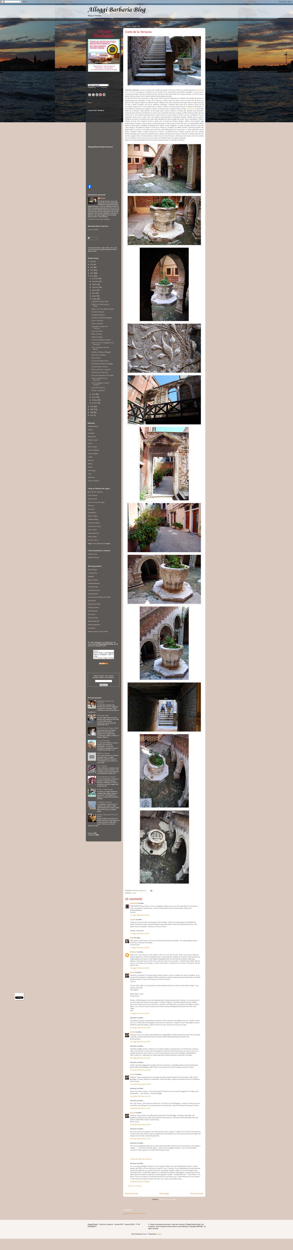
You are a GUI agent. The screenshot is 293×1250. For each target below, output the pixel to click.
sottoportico (191, 109)
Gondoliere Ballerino (98, 315)
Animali (90, 430)
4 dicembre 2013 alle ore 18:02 (140, 1124)
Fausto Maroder (97, 543)
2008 (92, 412)
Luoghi (134, 893)
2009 (92, 409)
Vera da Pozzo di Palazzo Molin (107, 728)
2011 (92, 276)
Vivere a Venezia (93, 481)
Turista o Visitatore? (98, 390)
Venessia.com (92, 554)
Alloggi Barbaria (93, 426)
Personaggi (91, 470)
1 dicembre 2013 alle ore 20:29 (140, 1070)
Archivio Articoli (99, 20)
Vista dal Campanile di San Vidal (102, 375)
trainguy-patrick (93, 594)
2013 (92, 270)
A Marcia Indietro (97, 337)
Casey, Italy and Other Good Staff (99, 597)
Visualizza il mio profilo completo (99, 219)
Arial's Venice (92, 530)
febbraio (95, 400)
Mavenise (91, 506)
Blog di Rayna (92, 570)
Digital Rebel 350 (93, 621)
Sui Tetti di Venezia (97, 312)
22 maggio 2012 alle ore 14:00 (140, 1058)
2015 (92, 264)
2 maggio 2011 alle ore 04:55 (139, 947)
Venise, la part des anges (96, 502)
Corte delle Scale (103, 715)
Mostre (90, 464)
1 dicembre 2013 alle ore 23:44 (140, 1084)
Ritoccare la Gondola (98, 355)
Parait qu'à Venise (94, 523)
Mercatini (91, 460)
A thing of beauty (93, 607)
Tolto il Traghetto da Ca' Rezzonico (99, 379)
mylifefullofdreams (94, 583)
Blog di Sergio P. (93, 580)
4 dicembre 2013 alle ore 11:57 (140, 1108)
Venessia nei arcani (94, 526)
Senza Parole (95, 358)
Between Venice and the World (98, 631)
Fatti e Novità (92, 447)
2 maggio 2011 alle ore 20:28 (139, 1013)
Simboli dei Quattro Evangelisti (101, 318)
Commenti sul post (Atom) (167, 1199)
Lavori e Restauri (93, 450)
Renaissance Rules (94, 604)
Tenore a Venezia (97, 323)
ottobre (94, 284)
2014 (92, 267)
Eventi (90, 443)
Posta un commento (134, 1186)
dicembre (95, 278)
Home (90, 20)
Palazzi (90, 467)
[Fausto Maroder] (89, 188)
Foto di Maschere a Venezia (106, 777)
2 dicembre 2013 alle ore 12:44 (140, 1096)
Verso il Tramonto (97, 320)
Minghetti (91, 576)
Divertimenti (92, 436)
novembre (95, 281)
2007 (92, 415)
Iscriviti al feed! (93, 229)
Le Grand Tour (92, 573)
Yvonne (132, 919)
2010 (92, 406)
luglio (94, 293)
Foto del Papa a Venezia (99, 367)
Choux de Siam (93, 618)
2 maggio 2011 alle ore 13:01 (139, 968)
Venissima (91, 509)
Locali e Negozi (93, 453)
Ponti (89, 474)
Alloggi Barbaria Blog (116, 10)
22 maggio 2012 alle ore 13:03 (140, 1042)
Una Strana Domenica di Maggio (102, 364)
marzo (94, 397)
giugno (94, 296)
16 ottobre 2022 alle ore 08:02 (140, 1181)
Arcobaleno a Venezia (104, 802)
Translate (104, 87)
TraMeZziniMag (93, 519)
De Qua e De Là (93, 540)
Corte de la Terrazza (98, 388)
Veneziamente (92, 499)
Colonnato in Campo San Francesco (99, 327)
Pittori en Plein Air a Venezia (100, 369)
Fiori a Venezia (102, 766)
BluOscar (133, 952)
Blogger (158, 1234)
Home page (164, 1194)
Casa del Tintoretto (103, 741)
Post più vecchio (196, 1194)
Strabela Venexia (93, 557)
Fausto (132, 972)
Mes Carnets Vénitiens (95, 492)
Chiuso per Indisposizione (100, 361)
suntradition (91, 628)
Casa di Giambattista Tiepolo (101, 340)
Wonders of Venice (103, 753)
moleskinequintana (94, 625)
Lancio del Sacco (97, 331)
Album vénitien (93, 516)
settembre (95, 287)
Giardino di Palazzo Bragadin (101, 352)
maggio (94, 299)
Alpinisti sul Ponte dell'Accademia (102, 309)
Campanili (91, 433)
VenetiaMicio (92, 512)
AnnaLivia (133, 903)
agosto (94, 290)
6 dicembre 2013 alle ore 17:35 (140, 1139)
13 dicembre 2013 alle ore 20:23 (140, 1159)
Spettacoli (91, 477)
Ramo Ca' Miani (96, 334)
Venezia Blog (92, 536)
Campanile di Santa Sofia (99, 301)
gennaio (95, 403)
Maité (132, 938)
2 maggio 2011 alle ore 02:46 (139, 933)
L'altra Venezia (92, 495)
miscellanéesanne (94, 590)
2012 (92, 273)
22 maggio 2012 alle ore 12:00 (140, 1027)
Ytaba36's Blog (93, 587)
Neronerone (91, 614)
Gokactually (92, 600)
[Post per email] (150, 890)
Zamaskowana (92, 611)
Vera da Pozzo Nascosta (99, 372)
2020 (92, 261)
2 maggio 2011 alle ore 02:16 (139, 915)
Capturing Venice (93, 533)
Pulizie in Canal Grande (105, 789)
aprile (94, 394)
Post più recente (131, 1194)
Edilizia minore (93, 440)
